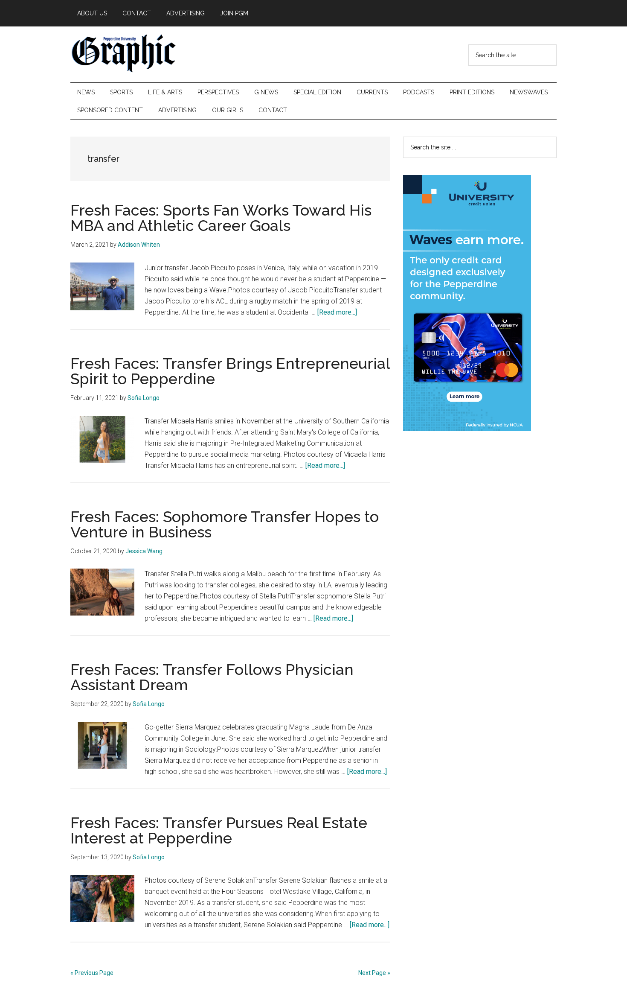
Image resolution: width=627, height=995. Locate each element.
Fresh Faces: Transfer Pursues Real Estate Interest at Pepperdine (218, 830)
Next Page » (374, 972)
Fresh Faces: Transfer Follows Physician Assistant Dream (212, 677)
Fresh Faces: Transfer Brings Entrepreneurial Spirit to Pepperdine (230, 371)
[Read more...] (337, 312)
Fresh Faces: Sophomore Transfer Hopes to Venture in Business (224, 524)
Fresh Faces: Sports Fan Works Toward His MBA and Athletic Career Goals (221, 217)
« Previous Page (91, 972)
